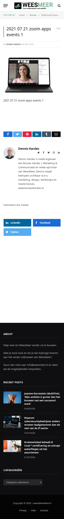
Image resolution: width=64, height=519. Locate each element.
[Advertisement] (32, 276)
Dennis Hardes (13, 44)
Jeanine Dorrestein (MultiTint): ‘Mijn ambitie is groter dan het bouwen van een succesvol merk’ (42, 398)
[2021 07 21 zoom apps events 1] (29, 75)
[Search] (59, 5)
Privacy (23, 510)
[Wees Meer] (33, 5)
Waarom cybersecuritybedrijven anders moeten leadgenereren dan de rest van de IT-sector (42, 423)
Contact (44, 510)
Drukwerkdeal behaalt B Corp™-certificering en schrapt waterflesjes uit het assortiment (42, 447)
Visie (33, 510)
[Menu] (5, 5)
